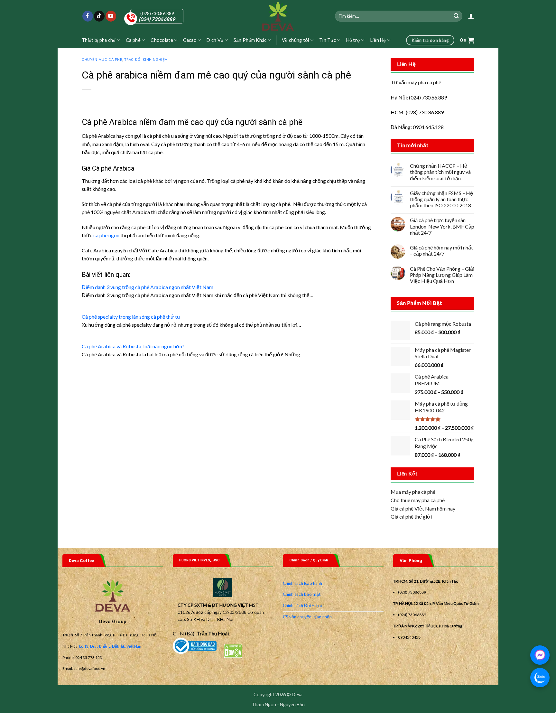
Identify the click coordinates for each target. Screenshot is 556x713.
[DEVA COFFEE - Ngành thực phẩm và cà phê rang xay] (278, 16)
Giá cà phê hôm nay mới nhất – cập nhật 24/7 (441, 250)
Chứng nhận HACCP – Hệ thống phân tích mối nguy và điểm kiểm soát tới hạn (440, 172)
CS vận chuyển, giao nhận (307, 616)
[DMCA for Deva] (233, 650)
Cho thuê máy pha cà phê (418, 500)
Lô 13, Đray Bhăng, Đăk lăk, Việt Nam (111, 646)
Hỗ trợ (353, 40)
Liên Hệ (378, 40)
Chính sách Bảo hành (302, 583)
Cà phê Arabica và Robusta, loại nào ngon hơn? (133, 346)
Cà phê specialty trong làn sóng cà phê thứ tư (131, 317)
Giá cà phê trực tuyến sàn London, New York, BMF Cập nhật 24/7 (442, 226)
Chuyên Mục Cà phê (102, 60)
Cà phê (133, 40)
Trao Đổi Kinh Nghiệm (146, 60)
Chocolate (162, 40)
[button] (471, 16)
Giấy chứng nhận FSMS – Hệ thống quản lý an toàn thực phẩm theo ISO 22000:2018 (441, 199)
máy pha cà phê (424, 82)
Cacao (189, 40)
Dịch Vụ (215, 40)
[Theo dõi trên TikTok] (99, 16)
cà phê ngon (106, 235)
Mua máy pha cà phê (413, 492)
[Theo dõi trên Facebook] (87, 16)
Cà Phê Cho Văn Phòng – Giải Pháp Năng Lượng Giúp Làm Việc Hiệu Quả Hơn (442, 275)
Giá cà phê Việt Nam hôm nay (423, 508)
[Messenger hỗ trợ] (540, 655)
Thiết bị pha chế (99, 40)
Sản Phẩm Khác (250, 40)
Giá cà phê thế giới (411, 516)
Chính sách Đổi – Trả (302, 605)
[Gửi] (456, 16)
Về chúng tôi (295, 40)
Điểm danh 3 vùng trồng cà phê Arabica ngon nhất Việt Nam (147, 287)
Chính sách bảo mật (302, 594)
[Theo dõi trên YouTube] (111, 16)
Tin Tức (327, 40)
